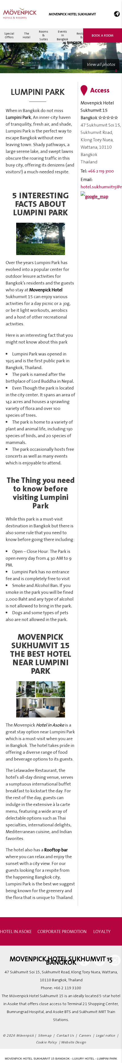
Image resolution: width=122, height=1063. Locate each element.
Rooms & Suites (43, 35)
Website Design (73, 1042)
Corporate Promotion (62, 931)
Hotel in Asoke (16, 931)
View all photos (101, 64)
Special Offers (9, 35)
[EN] (116, 14)
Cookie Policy (46, 1042)
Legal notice (105, 1035)
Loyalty (102, 931)
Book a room (102, 35)
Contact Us (65, 1035)
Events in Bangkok (62, 35)
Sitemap (44, 1035)
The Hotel (26, 35)
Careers (85, 1035)
